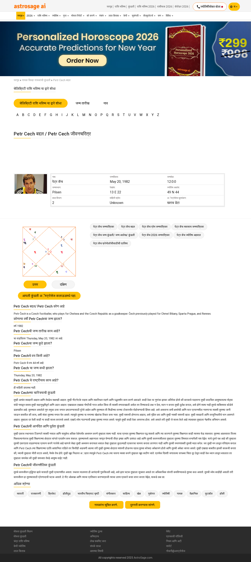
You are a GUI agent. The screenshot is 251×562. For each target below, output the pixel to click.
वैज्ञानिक (194, 493)
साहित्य (126, 493)
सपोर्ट (169, 546)
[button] (19, 48)
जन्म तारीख (82, 103)
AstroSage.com (143, 557)
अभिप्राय (94, 536)
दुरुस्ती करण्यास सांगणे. (142, 505)
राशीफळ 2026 (164, 6)
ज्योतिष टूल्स (96, 531)
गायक (180, 493)
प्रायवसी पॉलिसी (174, 536)
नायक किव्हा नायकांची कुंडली (36, 80)
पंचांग (101, 15)
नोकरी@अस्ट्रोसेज (175, 551)
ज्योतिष (55, 15)
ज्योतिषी (166, 493)
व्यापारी (20, 493)
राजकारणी (36, 493)
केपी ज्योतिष (19, 546)
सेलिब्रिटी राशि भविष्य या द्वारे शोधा (41, 103)
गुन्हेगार (151, 493)
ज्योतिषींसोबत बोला (208, 7)
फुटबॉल (209, 493)
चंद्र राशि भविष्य (21, 541)
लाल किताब (114, 15)
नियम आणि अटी (174, 541)
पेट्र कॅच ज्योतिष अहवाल (189, 235)
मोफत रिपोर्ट (77, 15)
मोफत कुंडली (20, 536)
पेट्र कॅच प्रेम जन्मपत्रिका (155, 226)
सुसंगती (135, 15)
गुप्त (65, 15)
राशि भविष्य (120, 6)
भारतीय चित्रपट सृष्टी (88, 493)
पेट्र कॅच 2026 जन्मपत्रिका (156, 235)
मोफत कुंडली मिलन (23, 531)
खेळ (139, 493)
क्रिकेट (52, 493)
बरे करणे (91, 15)
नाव (105, 103)
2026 (29, 15)
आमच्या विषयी (96, 551)
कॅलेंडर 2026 (181, 6)
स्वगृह (109, 6)
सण (160, 15)
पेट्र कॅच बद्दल (128, 226)
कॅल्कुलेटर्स (148, 15)
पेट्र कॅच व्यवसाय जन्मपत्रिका (189, 226)
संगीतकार (111, 493)
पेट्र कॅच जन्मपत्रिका (103, 226)
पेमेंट (168, 531)
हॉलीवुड (67, 493)
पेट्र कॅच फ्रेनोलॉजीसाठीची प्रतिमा (110, 243)
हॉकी (222, 493)
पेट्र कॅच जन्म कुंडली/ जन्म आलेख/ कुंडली (114, 235)
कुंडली (131, 6)
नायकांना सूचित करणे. (106, 505)
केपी (125, 15)
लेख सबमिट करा (98, 541)
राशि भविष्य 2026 (146, 6)
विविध (168, 15)
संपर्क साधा (95, 546)
